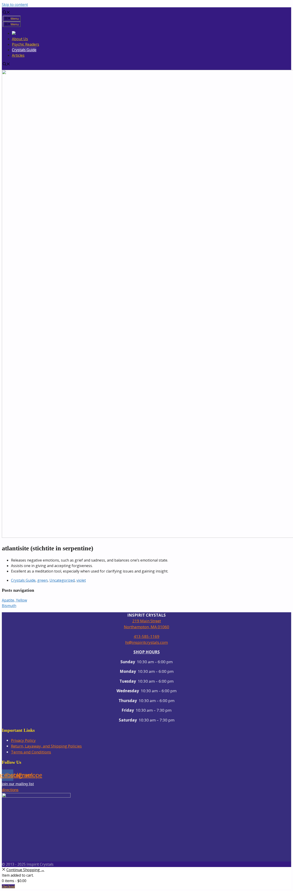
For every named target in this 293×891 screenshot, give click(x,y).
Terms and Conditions (31, 752)
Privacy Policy (23, 740)
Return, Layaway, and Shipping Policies (46, 746)
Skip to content (15, 4)
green (42, 580)
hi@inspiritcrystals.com (146, 642)
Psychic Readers (25, 44)
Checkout (8, 886)
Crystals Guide (24, 49)
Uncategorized (62, 580)
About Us (20, 38)
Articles (18, 55)
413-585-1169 (146, 636)
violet (81, 580)
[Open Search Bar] (6, 12)
